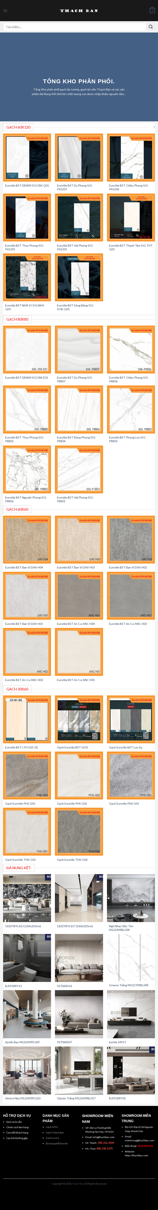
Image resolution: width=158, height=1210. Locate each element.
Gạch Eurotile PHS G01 (124, 803)
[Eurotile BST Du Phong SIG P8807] (79, 350)
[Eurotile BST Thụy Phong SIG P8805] (27, 409)
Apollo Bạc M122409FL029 (22, 1042)
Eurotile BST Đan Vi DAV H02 (128, 567)
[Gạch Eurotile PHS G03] (27, 775)
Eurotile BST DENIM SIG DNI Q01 (27, 185)
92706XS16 (64, 986)
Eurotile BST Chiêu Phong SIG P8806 (128, 379)
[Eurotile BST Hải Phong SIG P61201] (79, 217)
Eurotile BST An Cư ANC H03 (128, 623)
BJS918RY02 (117, 1098)
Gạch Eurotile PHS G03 (20, 803)
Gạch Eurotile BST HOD (72, 747)
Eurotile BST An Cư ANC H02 (24, 680)
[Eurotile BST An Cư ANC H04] (79, 596)
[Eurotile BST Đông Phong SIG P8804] (79, 409)
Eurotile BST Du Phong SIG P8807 (74, 379)
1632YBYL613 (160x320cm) (23, 926)
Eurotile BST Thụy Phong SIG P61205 (24, 247)
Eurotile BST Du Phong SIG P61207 (74, 187)
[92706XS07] (79, 1014)
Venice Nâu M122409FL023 (23, 1098)
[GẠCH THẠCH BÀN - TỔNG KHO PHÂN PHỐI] (79, 10)
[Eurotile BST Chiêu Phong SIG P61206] (131, 157)
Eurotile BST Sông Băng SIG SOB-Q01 (75, 307)
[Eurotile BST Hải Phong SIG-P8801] (79, 469)
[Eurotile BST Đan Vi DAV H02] (131, 540)
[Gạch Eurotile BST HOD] (79, 719)
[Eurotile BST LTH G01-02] (27, 719)
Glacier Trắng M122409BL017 (76, 1098)
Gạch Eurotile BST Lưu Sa (125, 747)
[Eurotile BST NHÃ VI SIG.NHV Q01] (27, 277)
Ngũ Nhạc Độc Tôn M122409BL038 (121, 928)
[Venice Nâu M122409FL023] (27, 1070)
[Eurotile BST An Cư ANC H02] (27, 652)
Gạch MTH (52, 1127)
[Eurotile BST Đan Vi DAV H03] (79, 540)
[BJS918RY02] (131, 1070)
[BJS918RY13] (27, 958)
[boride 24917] (131, 1014)
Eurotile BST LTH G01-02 (21, 747)
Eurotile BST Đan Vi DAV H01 (24, 623)
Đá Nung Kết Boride (57, 1143)
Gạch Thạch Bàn (55, 1132)
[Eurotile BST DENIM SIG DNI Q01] (27, 157)
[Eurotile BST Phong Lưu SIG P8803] (131, 409)
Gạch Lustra (52, 1137)
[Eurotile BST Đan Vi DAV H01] (27, 596)
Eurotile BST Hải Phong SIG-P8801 (75, 499)
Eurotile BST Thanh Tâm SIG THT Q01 (131, 247)
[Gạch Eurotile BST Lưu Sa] (131, 719)
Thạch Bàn (78, 1183)
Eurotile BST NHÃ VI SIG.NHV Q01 (24, 307)
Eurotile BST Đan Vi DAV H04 (24, 567)
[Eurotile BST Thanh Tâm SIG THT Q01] (131, 217)
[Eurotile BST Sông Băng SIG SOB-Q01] (79, 277)
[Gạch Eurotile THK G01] (27, 832)
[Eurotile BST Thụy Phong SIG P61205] (27, 217)
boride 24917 (117, 1042)
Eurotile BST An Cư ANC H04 (76, 623)
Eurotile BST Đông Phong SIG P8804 (76, 439)
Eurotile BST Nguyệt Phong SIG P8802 (25, 499)
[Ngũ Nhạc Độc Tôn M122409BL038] (131, 898)
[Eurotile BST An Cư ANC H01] (79, 652)
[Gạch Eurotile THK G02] (79, 832)
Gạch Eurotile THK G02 (72, 859)
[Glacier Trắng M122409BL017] (79, 1070)
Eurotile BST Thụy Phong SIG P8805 (24, 439)
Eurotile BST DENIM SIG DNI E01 (26, 377)
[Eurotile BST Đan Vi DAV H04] (27, 540)
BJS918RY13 (13, 986)
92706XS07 (64, 1042)
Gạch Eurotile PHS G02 (72, 803)
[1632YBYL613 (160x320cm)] (27, 898)
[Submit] (151, 27)
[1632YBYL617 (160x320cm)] (79, 898)
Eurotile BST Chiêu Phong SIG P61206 (128, 187)
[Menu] (5, 10)
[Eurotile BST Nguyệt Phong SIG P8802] (27, 469)
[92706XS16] (79, 958)
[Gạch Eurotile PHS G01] (131, 775)
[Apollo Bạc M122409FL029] (27, 1014)
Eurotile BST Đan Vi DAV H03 (76, 567)
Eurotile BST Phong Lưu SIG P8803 (127, 439)
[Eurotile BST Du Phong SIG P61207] (79, 157)
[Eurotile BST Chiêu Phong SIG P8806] (131, 350)
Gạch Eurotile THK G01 (20, 859)
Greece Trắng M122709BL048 (128, 985)
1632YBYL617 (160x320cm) (75, 926)
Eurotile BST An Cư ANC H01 (76, 680)
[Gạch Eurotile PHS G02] (79, 775)
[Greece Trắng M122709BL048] (131, 957)
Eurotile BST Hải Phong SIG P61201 (75, 247)
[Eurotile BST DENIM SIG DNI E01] (27, 350)
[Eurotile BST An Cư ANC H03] (131, 596)
